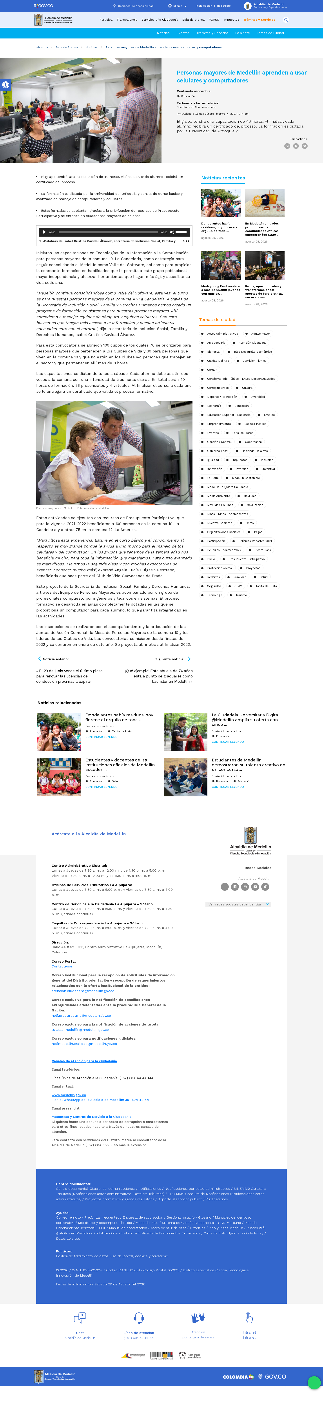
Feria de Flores (242, 432)
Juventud (268, 469)
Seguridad (214, 586)
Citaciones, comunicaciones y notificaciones (125, 1188)
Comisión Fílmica (254, 360)
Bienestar (214, 351)
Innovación (214, 469)
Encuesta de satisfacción (143, 1217)
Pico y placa (263, 550)
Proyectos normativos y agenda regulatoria (119, 1199)
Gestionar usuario (181, 1217)
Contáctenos (62, 966)
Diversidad (257, 396)
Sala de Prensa (67, 47)
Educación (188, 96)
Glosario (205, 1217)
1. (110, 241)
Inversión (242, 469)
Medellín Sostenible (246, 478)
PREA (211, 559)
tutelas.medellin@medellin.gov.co (80, 1029)
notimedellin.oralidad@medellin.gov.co (84, 1044)
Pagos (258, 532)
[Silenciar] (172, 232)
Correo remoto (69, 1217)
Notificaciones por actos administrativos (197, 1188)
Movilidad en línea (220, 505)
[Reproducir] (44, 232)
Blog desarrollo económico (253, 351)
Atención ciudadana (252, 342)
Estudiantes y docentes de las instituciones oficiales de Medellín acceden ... (120, 765)
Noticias (163, 33)
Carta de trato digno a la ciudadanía (232, 1233)
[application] (114, 232)
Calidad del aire (218, 360)
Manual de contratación (128, 1228)
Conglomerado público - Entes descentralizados (241, 378)
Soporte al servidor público (180, 1199)
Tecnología (214, 595)
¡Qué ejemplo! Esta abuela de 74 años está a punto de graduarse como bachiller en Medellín (158, 676)
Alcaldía (42, 47)
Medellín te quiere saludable (227, 487)
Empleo (269, 414)
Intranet (249, 1337)
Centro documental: (72, 1188)
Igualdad (213, 460)
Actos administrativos (222, 333)
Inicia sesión (204, 5)
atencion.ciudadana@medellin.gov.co (83, 991)
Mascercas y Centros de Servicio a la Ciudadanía (91, 1117)
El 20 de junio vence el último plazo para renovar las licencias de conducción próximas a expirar (69, 676)
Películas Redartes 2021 (255, 541)
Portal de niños (106, 1233)
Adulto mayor (260, 333)
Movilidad (249, 496)
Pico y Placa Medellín (226, 1228)
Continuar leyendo (101, 737)
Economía (214, 405)
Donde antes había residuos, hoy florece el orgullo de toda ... (220, 227)
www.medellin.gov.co (69, 1095)
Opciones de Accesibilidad (136, 5)
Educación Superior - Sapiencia (228, 414)
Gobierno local (217, 451)
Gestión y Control (219, 441)
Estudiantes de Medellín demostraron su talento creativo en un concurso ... (248, 765)
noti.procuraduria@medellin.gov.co (81, 1015)
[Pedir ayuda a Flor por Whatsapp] (314, 1382)
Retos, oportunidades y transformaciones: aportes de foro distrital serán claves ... (264, 291)
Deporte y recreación (222, 396)
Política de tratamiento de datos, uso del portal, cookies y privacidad (112, 1256)
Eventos (182, 33)
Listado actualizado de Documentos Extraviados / (162, 1233)
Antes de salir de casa (169, 1228)
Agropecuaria (216, 342)
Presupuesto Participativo (247, 559)
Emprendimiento (219, 423)
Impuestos (231, 19)
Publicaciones (217, 1199)
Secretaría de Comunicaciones (196, 107)
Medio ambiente (218, 496)
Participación (216, 541)
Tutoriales (198, 1228)
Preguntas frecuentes (102, 1217)
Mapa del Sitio (148, 1223)
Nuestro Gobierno (219, 523)
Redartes (213, 577)
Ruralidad (239, 577)
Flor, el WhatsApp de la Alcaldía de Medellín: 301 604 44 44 (100, 1100)
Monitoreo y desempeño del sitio (105, 1223)
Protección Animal (220, 568)
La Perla (213, 478)
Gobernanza (253, 441)
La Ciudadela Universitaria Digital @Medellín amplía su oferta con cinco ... (245, 720)
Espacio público (255, 423)
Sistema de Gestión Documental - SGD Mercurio (202, 1223)
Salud (264, 577)
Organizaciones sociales (224, 532)
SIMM (238, 586)
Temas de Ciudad (270, 33)
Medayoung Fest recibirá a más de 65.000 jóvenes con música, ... (220, 289)
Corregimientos (218, 387)
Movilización (255, 505)
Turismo (241, 595)
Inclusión (267, 460)
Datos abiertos (68, 1238)
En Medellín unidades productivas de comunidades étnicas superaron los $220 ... (262, 229)
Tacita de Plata (266, 586)
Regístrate (224, 5)
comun (212, 369)
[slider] (182, 232)
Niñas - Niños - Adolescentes (227, 514)
